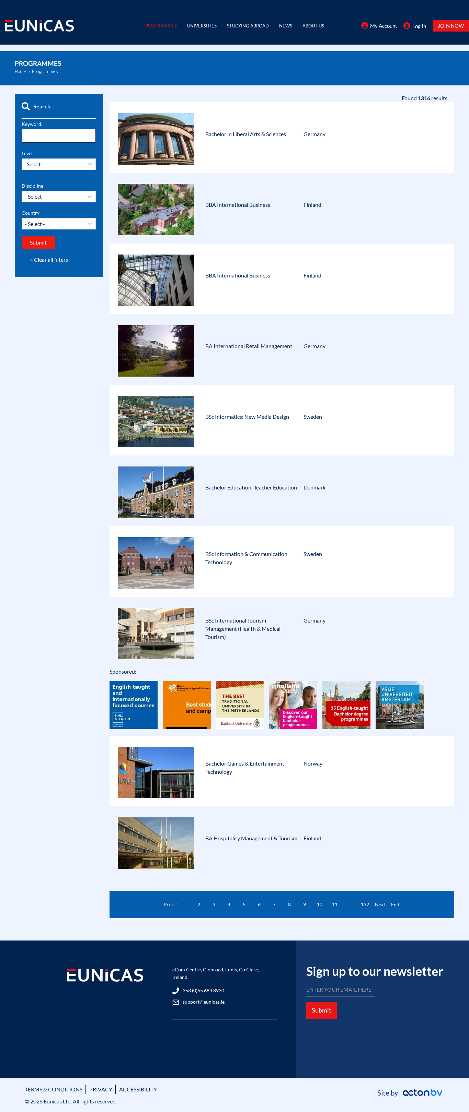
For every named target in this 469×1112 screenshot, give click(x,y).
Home (20, 71)
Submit (321, 1010)
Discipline (32, 186)
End (395, 904)
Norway (313, 763)
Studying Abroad (248, 25)
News (285, 25)
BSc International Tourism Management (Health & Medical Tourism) (243, 628)
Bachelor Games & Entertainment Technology (244, 767)
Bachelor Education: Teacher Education (251, 487)
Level (27, 153)
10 (319, 904)
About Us (313, 25)
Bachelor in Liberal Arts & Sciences (245, 134)
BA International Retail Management (248, 346)
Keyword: (32, 124)
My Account (383, 26)
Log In (419, 26)
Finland (312, 204)
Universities (202, 25)
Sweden (313, 416)
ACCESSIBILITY (138, 1089)
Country (30, 213)
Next (380, 904)
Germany (314, 134)
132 (365, 904)
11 (335, 904)
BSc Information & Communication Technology (246, 558)
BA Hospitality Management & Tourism (251, 838)
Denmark (314, 487)
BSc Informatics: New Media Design (247, 416)
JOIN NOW (451, 26)
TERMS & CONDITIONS (53, 1089)
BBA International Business (237, 204)
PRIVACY (100, 1089)
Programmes (161, 25)
